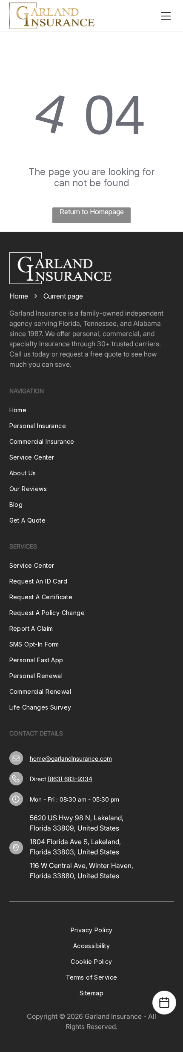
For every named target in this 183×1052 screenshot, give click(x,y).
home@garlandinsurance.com (71, 758)
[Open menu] (166, 15)
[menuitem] (91, 410)
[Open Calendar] (164, 1003)
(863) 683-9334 (70, 778)
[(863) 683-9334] (15, 778)
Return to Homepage (92, 211)
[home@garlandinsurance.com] (16, 758)
